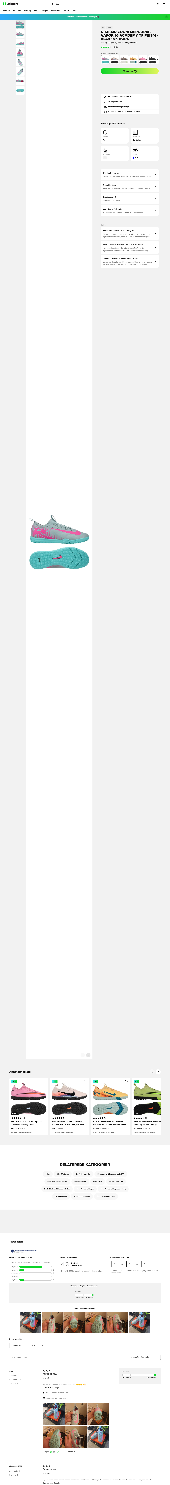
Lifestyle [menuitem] (44, 11)
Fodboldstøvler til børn (106, 1196)
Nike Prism (97, 1181)
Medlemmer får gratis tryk (118, 107)
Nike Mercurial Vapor (85, 1189)
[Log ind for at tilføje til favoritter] (45, 1081)
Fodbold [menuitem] (6, 11)
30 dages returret (115, 102)
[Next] (158, 1071)
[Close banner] (166, 16)
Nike (48, 1174)
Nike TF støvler (63, 1174)
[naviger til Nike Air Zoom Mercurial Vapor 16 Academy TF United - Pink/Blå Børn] (114, 59)
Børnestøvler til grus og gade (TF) (110, 1174)
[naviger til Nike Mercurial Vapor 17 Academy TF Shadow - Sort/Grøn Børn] (152, 59)
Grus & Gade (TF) (116, 1181)
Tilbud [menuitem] (66, 11)
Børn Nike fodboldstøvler (57, 1181)
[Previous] (152, 1071)
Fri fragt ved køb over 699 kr (120, 96)
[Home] (10, 3)
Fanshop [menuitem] (17, 11)
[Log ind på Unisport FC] (158, 4)
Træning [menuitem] (27, 11)
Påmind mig (128, 71)
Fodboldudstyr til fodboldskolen (57, 1189)
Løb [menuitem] (35, 11)
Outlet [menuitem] (74, 11)
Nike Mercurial (61, 1196)
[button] (20, 33)
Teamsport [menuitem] (55, 11)
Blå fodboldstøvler (83, 1174)
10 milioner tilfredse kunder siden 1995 (124, 112)
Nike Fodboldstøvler (82, 1196)
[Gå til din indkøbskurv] (164, 4)
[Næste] (88, 1055)
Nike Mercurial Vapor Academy (113, 1189)
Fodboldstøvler (80, 1181)
